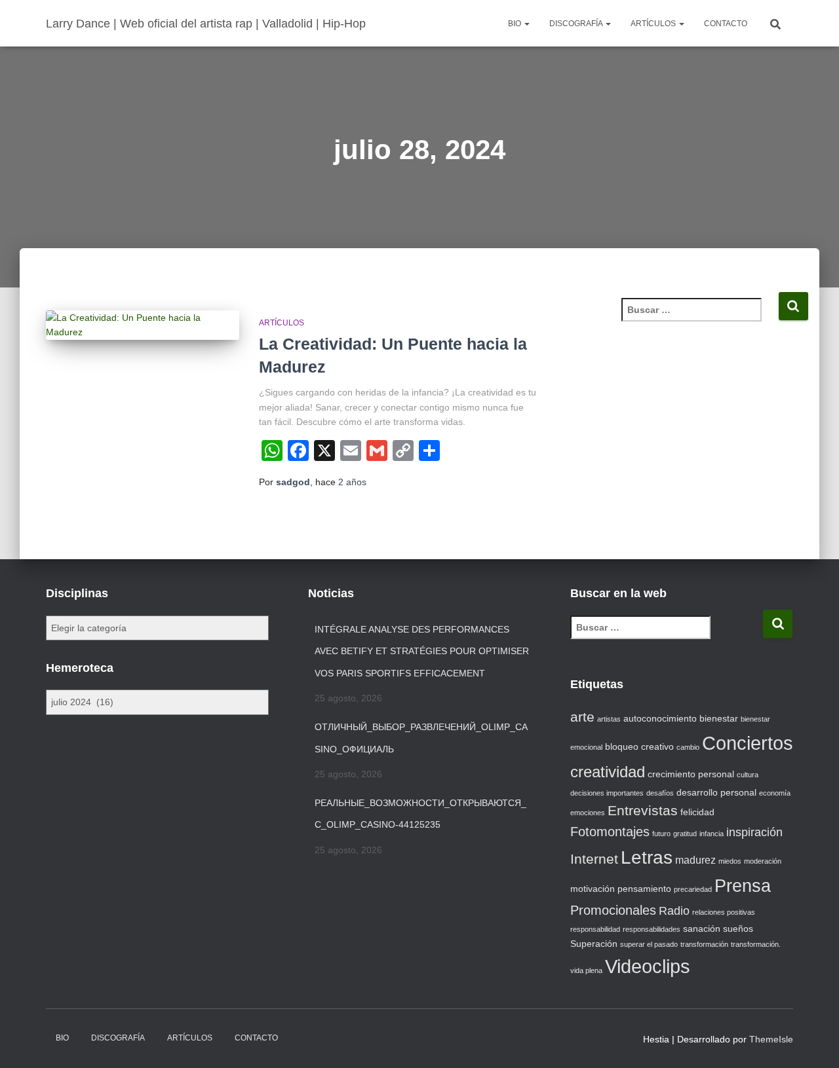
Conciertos (747, 743)
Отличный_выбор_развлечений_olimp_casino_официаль (421, 738)
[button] (526, 23)
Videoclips (647, 966)
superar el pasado (649, 944)
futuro (661, 834)
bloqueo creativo (639, 746)
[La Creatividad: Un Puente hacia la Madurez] (142, 325)
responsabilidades (651, 929)
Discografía (576, 23)
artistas (609, 719)
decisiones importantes (607, 793)
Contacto (725, 23)
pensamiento (644, 888)
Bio (515, 23)
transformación (704, 944)
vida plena (586, 970)
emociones (587, 813)
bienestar (718, 718)
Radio (674, 910)
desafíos (660, 793)
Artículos (654, 23)
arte (582, 716)
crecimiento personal (691, 774)
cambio (687, 747)
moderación (762, 861)
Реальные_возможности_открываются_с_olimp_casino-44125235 (420, 814)
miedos (729, 861)
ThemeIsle (771, 1039)
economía (774, 793)
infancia (711, 834)
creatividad (607, 772)
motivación (592, 888)
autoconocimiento (660, 718)
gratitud (685, 834)
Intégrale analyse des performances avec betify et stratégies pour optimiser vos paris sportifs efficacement (422, 651)
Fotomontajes (610, 831)
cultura (747, 775)
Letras (647, 857)
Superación (593, 943)
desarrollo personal (716, 792)
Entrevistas (643, 810)
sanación (701, 928)
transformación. (756, 944)
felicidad (697, 812)
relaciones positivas (723, 912)
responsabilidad (595, 929)
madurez (695, 860)
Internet (594, 858)
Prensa (742, 886)
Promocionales (613, 910)
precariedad (693, 889)
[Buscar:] (699, 318)
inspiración (754, 832)
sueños (738, 928)
